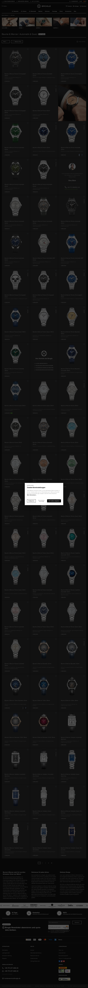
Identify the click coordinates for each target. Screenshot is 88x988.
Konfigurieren (31, 500)
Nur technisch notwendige (41, 501)
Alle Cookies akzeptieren (54, 500)
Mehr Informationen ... (32, 495)
